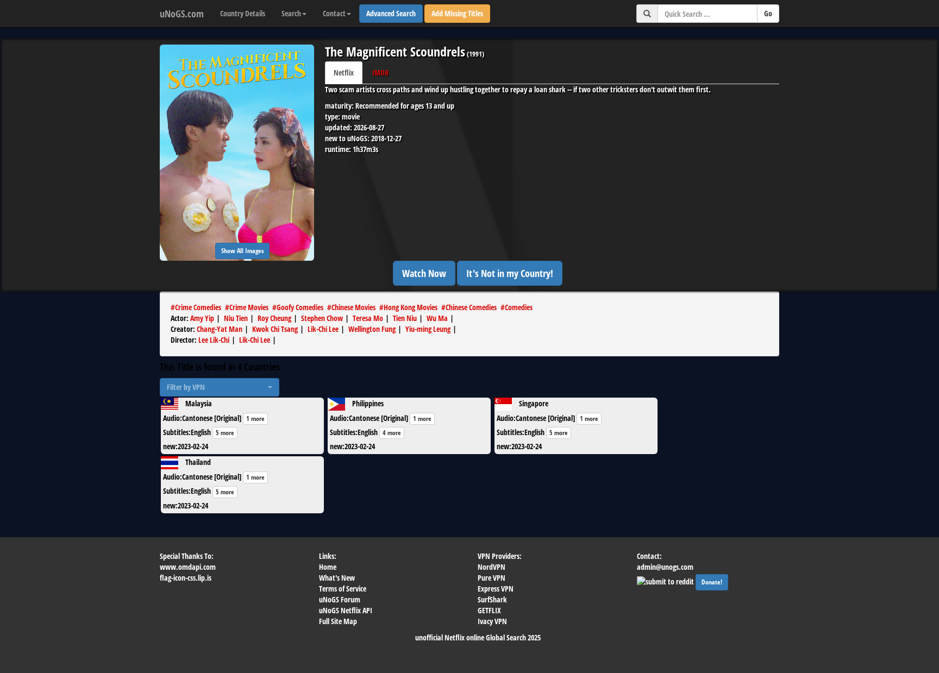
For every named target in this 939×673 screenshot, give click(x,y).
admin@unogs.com (665, 567)
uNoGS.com (182, 13)
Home (327, 567)
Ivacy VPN (492, 621)
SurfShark (492, 599)
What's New (337, 578)
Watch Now (424, 273)
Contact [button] (334, 13)
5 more (225, 432)
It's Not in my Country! (509, 273)
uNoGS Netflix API (345, 610)
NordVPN (491, 567)
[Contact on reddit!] (666, 580)
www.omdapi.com (188, 567)
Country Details (242, 13)
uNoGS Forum (339, 599)
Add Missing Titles (457, 13)
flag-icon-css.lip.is (185, 578)
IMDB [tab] (380, 72)
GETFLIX (489, 610)
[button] (219, 387)
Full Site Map (338, 621)
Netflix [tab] (344, 72)
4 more (392, 432)
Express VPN (496, 588)
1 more (255, 418)
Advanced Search (391, 13)
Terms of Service (342, 588)
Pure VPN (491, 578)
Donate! (712, 582)
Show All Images (242, 250)
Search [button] (291, 13)
